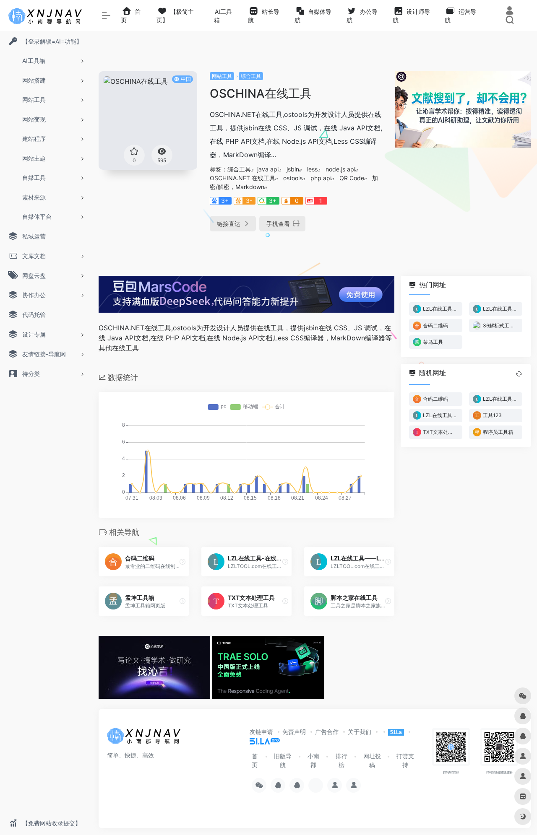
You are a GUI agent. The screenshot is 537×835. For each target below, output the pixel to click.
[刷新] (519, 374)
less (312, 169)
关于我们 (359, 731)
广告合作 (327, 731)
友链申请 (261, 731)
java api (268, 169)
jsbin (293, 169)
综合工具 (251, 76)
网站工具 (222, 76)
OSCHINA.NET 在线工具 (242, 178)
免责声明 (294, 731)
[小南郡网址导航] (144, 738)
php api (320, 178)
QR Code (351, 178)
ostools (292, 178)
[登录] (509, 11)
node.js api (340, 169)
